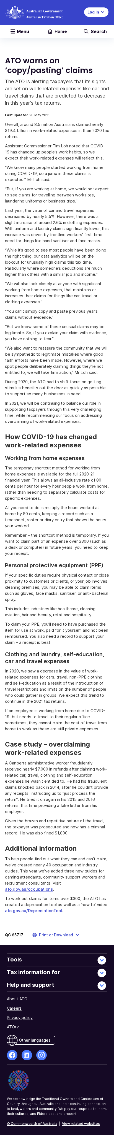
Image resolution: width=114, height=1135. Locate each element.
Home (61, 31)
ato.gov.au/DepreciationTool (33, 910)
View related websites (81, 1124)
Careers (14, 1008)
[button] (56, 935)
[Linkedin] (27, 1055)
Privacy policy (20, 1017)
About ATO (17, 998)
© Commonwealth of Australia (32, 1124)
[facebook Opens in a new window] (12, 1055)
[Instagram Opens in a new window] (41, 1055)
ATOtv (13, 1027)
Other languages (35, 1040)
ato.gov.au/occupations (29, 889)
